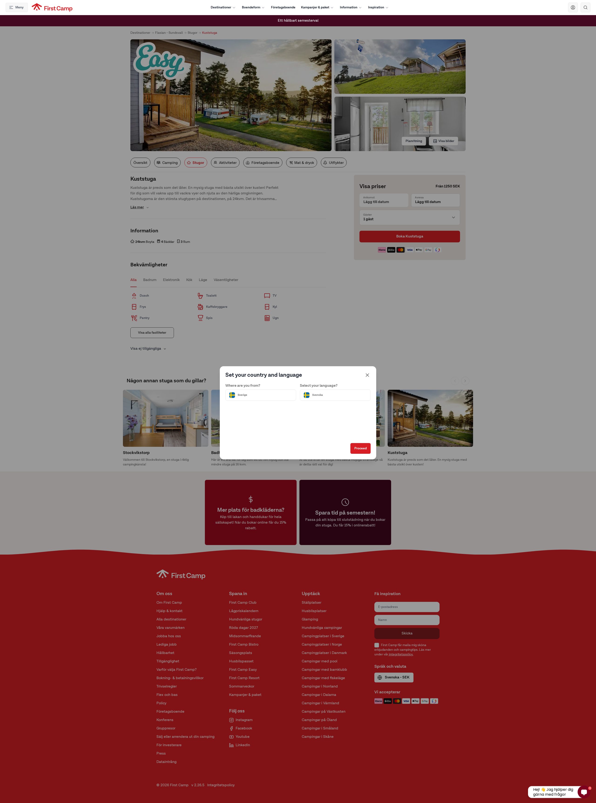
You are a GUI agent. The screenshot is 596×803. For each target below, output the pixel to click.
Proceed (360, 448)
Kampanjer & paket (315, 7)
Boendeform (251, 7)
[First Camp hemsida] (52, 7)
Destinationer (221, 7)
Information (348, 7)
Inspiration (376, 7)
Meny (19, 7)
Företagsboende (283, 7)
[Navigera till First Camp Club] (573, 7)
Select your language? (319, 386)
